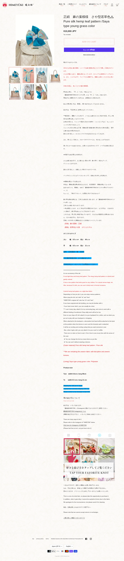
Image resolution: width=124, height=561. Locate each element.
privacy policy (39, 538)
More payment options (89, 54)
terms (47, 538)
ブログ (105, 4)
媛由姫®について (95, 4)
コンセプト (83, 4)
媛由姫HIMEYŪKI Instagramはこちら (74, 411)
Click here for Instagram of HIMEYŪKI (75, 425)
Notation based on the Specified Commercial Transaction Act (67, 538)
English (68, 546)
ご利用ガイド (72, 4)
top (33, 538)
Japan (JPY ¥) (56, 546)
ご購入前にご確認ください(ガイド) (74, 518)
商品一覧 (62, 4)
